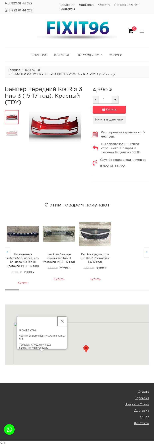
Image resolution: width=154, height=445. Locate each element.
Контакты (67, 9)
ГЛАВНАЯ (39, 55)
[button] (86, 349)
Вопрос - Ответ (126, 5)
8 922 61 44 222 (20, 3)
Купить (110, 109)
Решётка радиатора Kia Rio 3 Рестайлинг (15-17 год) (95, 258)
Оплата (104, 5)
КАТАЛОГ (62, 55)
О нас (144, 417)
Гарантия (67, 5)
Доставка (86, 5)
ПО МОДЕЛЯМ (88, 55)
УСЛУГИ (115, 55)
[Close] (62, 321)
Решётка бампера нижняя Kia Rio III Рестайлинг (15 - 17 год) (59, 258)
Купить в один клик (109, 119)
